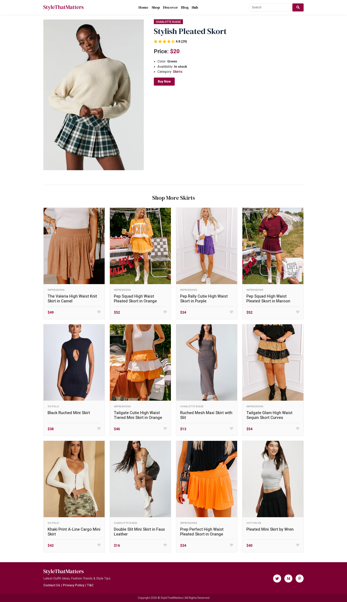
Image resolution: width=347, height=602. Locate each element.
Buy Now (164, 81)
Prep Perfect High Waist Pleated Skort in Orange (202, 531)
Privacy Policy (73, 585)
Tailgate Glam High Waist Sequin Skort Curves (269, 415)
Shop (156, 7)
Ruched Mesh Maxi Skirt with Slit (206, 415)
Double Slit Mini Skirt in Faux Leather (139, 531)
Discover (170, 7)
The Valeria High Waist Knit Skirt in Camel (72, 298)
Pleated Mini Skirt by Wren (270, 529)
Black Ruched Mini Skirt (69, 412)
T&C (90, 585)
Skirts (177, 72)
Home (143, 7)
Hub (195, 7)
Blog (185, 7)
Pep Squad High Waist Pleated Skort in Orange (135, 298)
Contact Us (51, 585)
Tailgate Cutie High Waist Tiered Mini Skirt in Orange (138, 415)
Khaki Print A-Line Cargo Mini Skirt (74, 531)
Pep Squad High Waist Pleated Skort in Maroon (268, 298)
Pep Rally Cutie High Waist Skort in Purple (204, 298)
